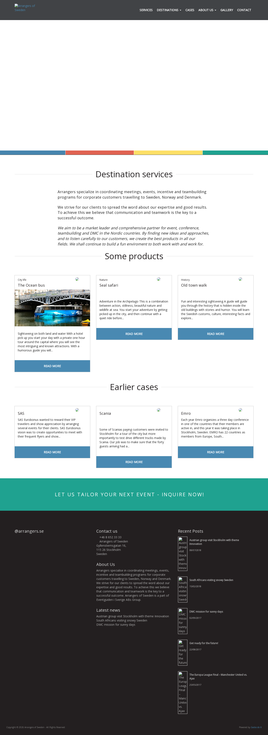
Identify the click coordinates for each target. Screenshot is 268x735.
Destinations (168, 10)
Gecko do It (256, 727)
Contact (244, 10)
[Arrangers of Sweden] (28, 8)
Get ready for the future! (203, 643)
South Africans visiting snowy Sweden (121, 620)
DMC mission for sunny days (115, 625)
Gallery (226, 10)
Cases (190, 10)
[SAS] (52, 408)
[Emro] (215, 408)
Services (146, 10)
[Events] (168, 153)
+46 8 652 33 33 (110, 537)
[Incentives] (100, 153)
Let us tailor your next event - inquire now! (131, 494)
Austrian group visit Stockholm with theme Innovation (132, 616)
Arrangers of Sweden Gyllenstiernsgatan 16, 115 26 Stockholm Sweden (112, 547)
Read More (52, 366)
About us (206, 10)
